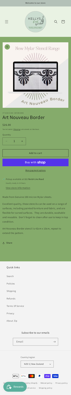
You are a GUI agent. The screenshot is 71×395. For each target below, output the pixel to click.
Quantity (6, 134)
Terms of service (29, 388)
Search (10, 276)
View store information (18, 187)
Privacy (10, 313)
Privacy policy (61, 383)
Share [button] (9, 242)
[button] (6, 21)
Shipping (16, 129)
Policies (11, 283)
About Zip (12, 320)
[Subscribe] (54, 342)
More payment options (35, 170)
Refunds (11, 298)
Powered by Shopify (29, 383)
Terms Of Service (15, 305)
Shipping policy (46, 388)
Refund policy (46, 383)
